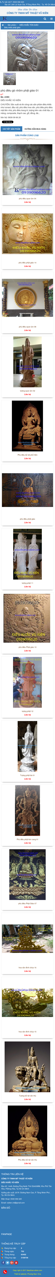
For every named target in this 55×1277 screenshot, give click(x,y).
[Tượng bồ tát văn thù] (27, 1066)
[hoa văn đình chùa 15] (27, 1002)
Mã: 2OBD (5, 97)
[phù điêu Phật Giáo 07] (27, 874)
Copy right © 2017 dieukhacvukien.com (27, 1270)
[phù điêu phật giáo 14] (27, 233)
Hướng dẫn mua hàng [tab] (35, 129)
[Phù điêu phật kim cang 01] (27, 810)
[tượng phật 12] (27, 682)
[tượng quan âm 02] (27, 361)
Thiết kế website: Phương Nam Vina (27, 1274)
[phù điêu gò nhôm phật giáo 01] (27, 51)
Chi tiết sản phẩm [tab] (11, 129)
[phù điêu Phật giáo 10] (27, 618)
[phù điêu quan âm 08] (27, 297)
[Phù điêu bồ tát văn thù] (27, 1130)
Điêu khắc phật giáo (12, 27)
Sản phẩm (12, 25)
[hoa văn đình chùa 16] (27, 938)
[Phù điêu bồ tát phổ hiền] (27, 425)
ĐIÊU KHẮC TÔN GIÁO (29, 25)
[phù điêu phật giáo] (27, 490)
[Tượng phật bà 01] (27, 746)
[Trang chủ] (2, 25)
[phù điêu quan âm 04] (27, 169)
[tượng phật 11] (27, 554)
